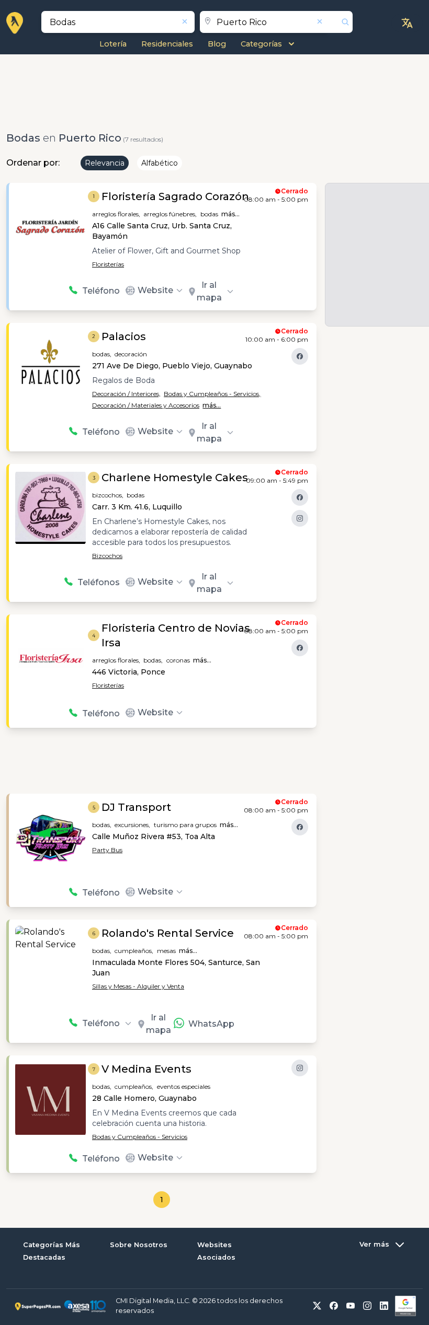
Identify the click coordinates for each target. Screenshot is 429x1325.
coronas (178, 660)
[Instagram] (299, 518)
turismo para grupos (185, 825)
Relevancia (105, 163)
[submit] (340, 21)
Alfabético (159, 163)
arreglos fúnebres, (170, 214)
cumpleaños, (134, 951)
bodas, (101, 354)
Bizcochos (107, 556)
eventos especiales (183, 1086)
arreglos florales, (116, 214)
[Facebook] (299, 356)
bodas (209, 214)
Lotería (113, 44)
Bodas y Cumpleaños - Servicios (139, 1137)
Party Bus (107, 850)
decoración (131, 354)
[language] (407, 23)
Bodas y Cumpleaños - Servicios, (212, 394)
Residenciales (167, 44)
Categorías (261, 44)
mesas (166, 951)
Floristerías (108, 264)
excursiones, (132, 825)
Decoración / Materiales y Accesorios (145, 405)
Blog (217, 44)
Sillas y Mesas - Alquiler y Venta (138, 986)
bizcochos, (107, 495)
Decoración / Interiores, (126, 394)
